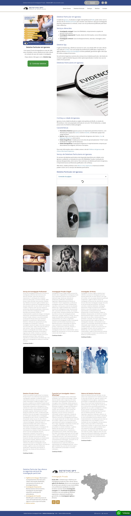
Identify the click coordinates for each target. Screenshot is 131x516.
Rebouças (62, 138)
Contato (104, 8)
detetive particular (71, 21)
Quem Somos (67, 8)
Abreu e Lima (81, 165)
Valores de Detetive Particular (91, 393)
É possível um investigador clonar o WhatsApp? (63, 394)
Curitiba (67, 49)
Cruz (101, 136)
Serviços (89, 8)
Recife (93, 20)
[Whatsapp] (102, 2)
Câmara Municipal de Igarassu (65, 151)
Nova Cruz (69, 138)
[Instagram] (105, 2)
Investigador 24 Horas (88, 291)
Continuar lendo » (28, 343)
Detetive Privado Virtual (31, 393)
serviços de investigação (73, 51)
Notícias (97, 8)
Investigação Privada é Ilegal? (61, 291)
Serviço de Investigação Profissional (34, 291)
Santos (77, 132)
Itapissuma (89, 165)
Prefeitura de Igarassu (95, 149)
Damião (87, 132)
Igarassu (66, 20)
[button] (105, 176)
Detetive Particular (79, 8)
